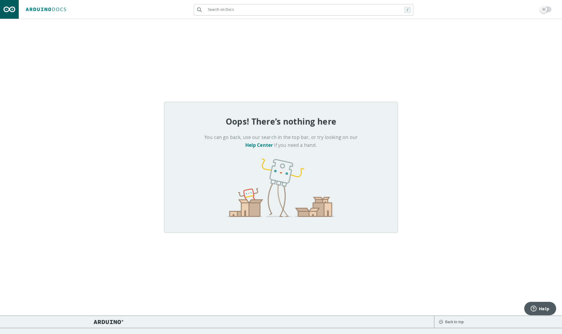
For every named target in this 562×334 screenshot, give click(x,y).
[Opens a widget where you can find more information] (540, 309)
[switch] (546, 9)
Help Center (259, 145)
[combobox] (303, 9)
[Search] (199, 10)
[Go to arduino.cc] (9, 9)
